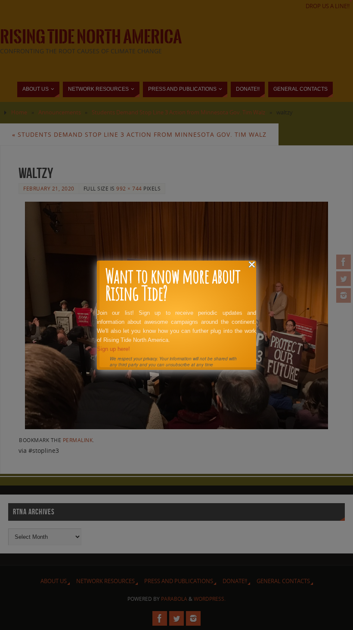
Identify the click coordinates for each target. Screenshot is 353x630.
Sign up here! (113, 349)
